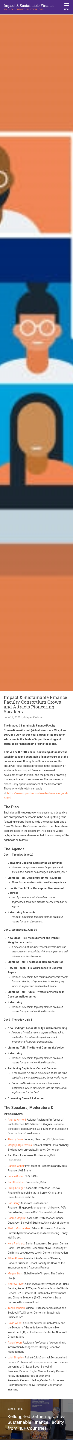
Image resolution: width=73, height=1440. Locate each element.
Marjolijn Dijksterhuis (20, 1145)
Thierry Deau (15, 1139)
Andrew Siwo (15, 1283)
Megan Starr (15, 1273)
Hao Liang (13, 1203)
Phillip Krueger (16, 1188)
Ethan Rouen (15, 1258)
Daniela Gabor (16, 1165)
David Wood (15, 1323)
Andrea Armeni (17, 1119)
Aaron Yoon (15, 1342)
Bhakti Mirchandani (19, 1228)
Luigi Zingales (16, 1357)
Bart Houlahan (16, 1182)
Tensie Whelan (16, 1307)
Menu (66, 9)
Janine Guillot (16, 1176)
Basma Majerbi (16, 1218)
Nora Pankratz (16, 1243)
